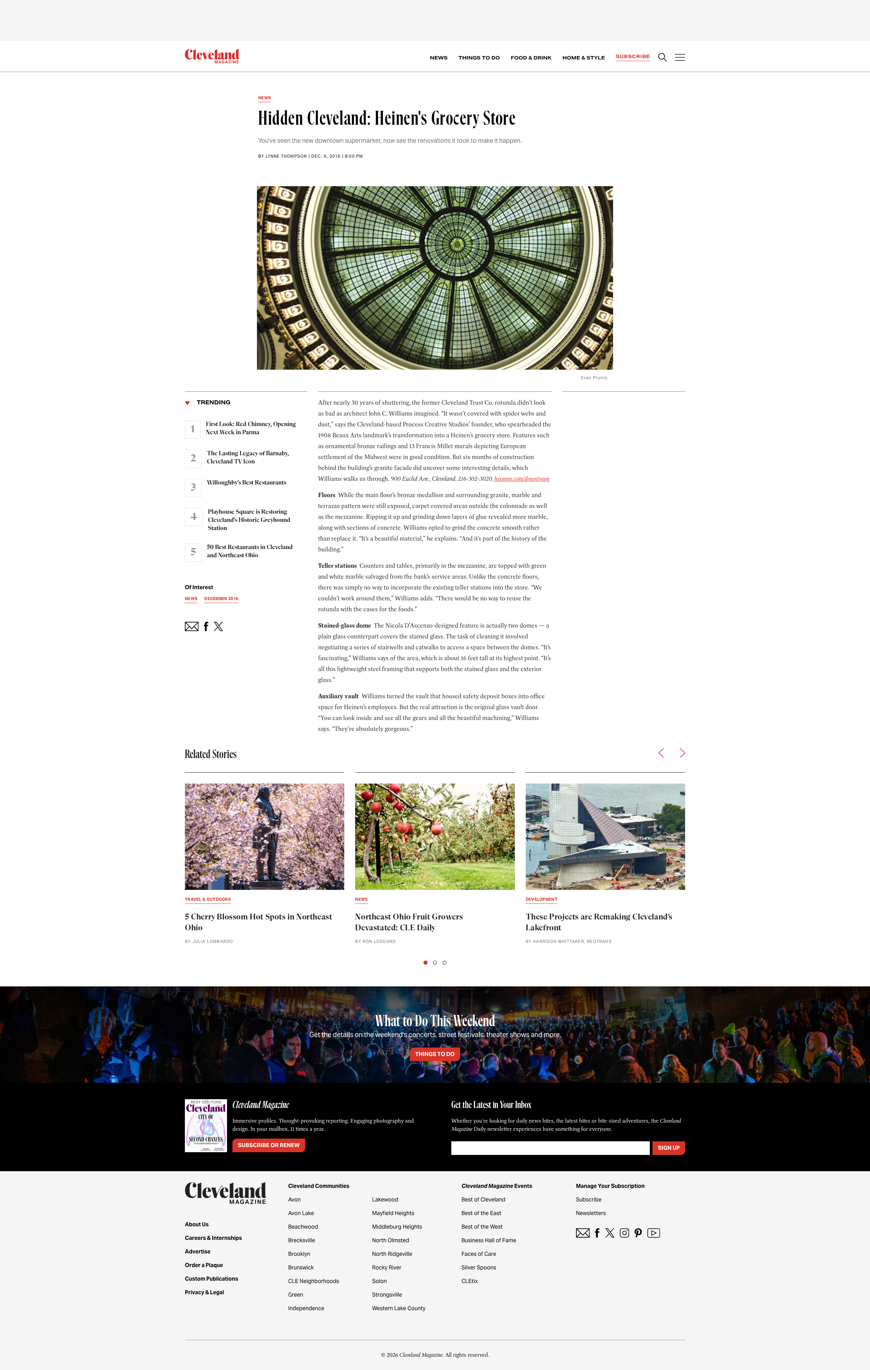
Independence (306, 1308)
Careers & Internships (213, 1238)
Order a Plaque (204, 1265)
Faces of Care (479, 1254)
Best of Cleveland (483, 1199)
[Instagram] (624, 1232)
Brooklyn (299, 1254)
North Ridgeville (392, 1254)
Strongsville (387, 1294)
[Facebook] (597, 1232)
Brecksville (301, 1240)
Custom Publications (211, 1278)
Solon (379, 1281)
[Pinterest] (638, 1232)
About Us (197, 1224)
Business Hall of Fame (489, 1240)
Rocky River (386, 1267)
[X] (609, 1232)
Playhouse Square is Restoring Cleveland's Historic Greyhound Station (249, 520)
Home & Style (583, 58)
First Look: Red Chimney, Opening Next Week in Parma (251, 428)
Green (295, 1294)
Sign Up (669, 1148)
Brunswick (301, 1267)
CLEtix (470, 1281)
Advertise (197, 1251)
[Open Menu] (680, 58)
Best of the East (481, 1213)
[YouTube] (653, 1232)
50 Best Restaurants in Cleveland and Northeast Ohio (250, 551)
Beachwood (303, 1226)
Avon (294, 1199)
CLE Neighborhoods (313, 1281)
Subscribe (633, 56)
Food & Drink (531, 58)
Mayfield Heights (393, 1213)
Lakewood (385, 1199)
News (439, 58)
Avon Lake (301, 1213)
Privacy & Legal (204, 1292)
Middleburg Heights (397, 1226)
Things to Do (479, 58)
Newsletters (591, 1213)
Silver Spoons (479, 1267)
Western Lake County (398, 1308)
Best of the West (482, 1226)
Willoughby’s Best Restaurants (246, 483)
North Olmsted (390, 1240)
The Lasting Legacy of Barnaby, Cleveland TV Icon (248, 458)
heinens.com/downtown (522, 478)
